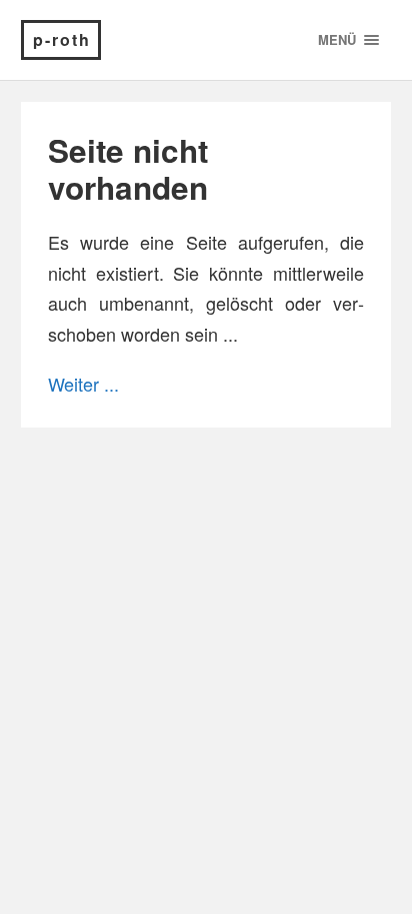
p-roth (62, 39)
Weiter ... (83, 384)
